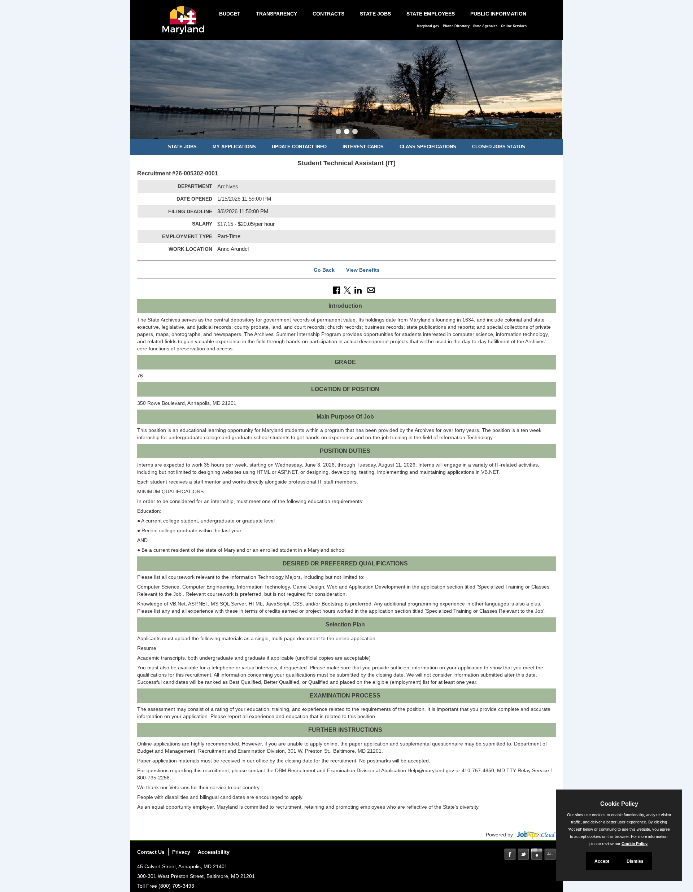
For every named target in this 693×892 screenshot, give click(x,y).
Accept (601, 861)
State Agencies (485, 26)
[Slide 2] (346, 132)
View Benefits (363, 270)
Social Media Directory (550, 854)
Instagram (536, 854)
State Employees (430, 14)
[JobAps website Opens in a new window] (535, 835)
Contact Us (151, 852)
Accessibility (214, 852)
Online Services (514, 26)
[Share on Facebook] (336, 290)
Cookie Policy (635, 843)
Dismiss (635, 861)
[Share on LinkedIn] (358, 290)
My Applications (234, 146)
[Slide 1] (338, 132)
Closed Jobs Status (498, 146)
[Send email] (371, 290)
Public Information (498, 14)
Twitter (523, 854)
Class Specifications (428, 146)
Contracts (328, 14)
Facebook (510, 854)
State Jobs (375, 14)
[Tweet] (347, 290)
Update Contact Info (299, 146)
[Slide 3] (355, 132)
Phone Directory (456, 26)
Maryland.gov (428, 26)
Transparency (276, 14)
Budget (229, 14)
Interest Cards (363, 146)
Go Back (324, 270)
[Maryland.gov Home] (185, 24)
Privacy (181, 852)
